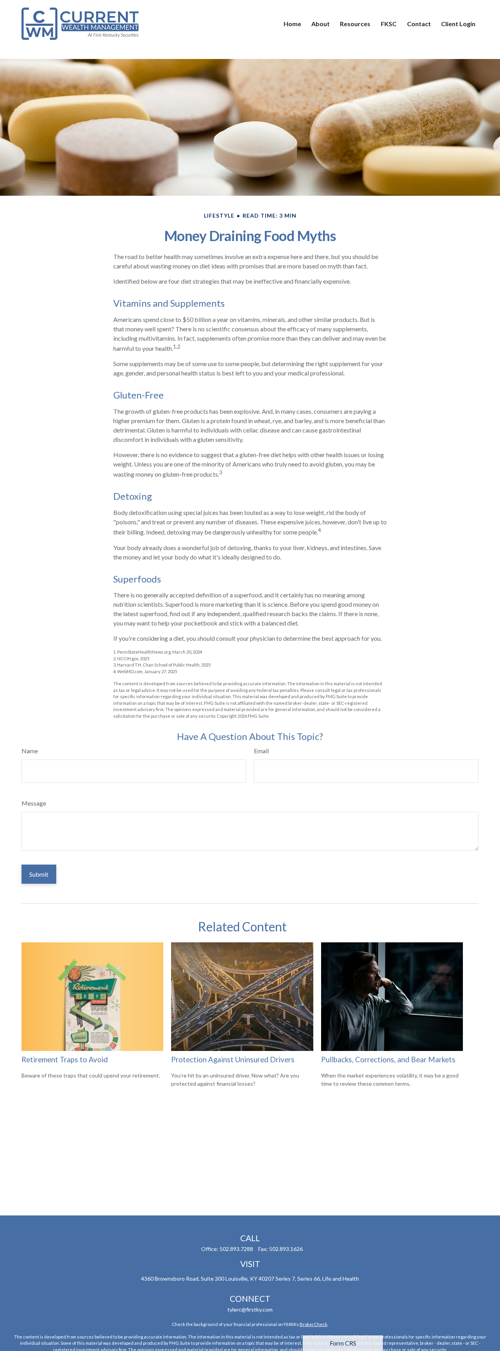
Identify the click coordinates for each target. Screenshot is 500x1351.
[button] (292, 23)
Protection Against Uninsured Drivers (233, 1059)
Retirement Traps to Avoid (64, 1059)
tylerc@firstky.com (250, 1309)
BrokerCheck (313, 1324)
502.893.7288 (236, 1249)
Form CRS (343, 1343)
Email (261, 750)
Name (29, 750)
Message (33, 803)
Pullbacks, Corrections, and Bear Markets (388, 1059)
